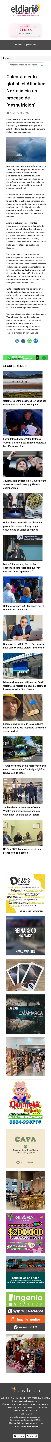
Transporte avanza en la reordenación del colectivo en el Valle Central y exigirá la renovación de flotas (25, 769)
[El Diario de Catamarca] (25, 10)
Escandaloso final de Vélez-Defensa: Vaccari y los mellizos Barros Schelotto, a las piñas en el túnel (24, 443)
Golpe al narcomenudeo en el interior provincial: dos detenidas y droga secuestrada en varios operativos (22, 526)
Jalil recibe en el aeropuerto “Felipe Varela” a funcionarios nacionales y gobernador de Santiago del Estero (22, 811)
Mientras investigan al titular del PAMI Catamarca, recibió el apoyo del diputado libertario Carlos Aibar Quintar (24, 686)
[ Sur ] (39, 35)
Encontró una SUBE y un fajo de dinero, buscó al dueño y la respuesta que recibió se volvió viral (24, 728)
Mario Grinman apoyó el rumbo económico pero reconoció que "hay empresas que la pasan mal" (22, 568)
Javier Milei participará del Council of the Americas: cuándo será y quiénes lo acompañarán (24, 484)
